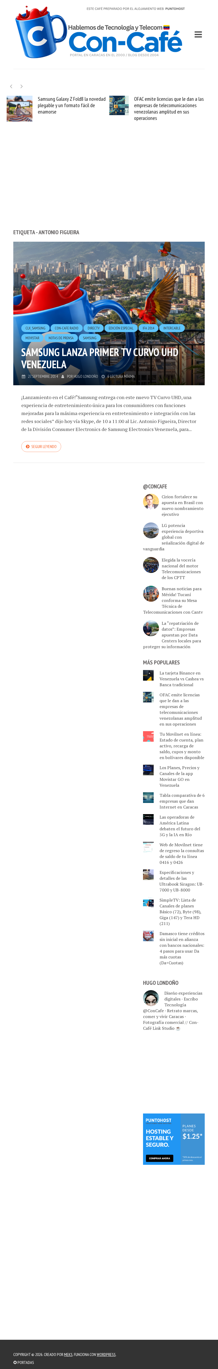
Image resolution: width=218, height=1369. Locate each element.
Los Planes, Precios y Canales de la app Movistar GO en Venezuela (179, 776)
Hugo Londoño (86, 376)
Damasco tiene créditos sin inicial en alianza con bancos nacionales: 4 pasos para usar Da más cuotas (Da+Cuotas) (182, 948)
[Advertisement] (109, 185)
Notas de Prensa (61, 338)
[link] (174, 1139)
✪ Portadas (23, 1362)
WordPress (106, 1354)
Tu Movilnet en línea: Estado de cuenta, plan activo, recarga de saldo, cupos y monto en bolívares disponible (182, 745)
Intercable (172, 328)
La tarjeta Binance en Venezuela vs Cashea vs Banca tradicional (182, 679)
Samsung (90, 338)
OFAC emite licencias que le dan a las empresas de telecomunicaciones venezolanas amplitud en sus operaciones (169, 108)
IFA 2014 (148, 328)
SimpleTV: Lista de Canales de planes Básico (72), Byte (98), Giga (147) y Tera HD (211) (180, 911)
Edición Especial (121, 328)
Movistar (32, 338)
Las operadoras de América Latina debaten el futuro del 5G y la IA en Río (180, 826)
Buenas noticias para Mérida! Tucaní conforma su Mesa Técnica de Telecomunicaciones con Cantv (173, 600)
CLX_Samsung (35, 328)
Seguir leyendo (44, 446)
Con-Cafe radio (66, 328)
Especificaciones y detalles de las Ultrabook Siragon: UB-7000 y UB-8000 (182, 881)
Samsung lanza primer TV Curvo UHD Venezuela (99, 358)
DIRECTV (93, 328)
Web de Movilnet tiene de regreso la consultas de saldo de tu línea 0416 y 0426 (182, 853)
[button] (21, 86)
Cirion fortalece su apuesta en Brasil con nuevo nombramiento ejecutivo (182, 505)
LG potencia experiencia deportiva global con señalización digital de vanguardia (173, 537)
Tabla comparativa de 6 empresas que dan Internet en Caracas (182, 801)
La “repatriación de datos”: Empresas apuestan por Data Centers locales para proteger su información (172, 635)
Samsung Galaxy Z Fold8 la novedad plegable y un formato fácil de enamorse (72, 105)
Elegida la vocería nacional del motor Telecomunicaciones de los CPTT (181, 569)
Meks (68, 1354)
